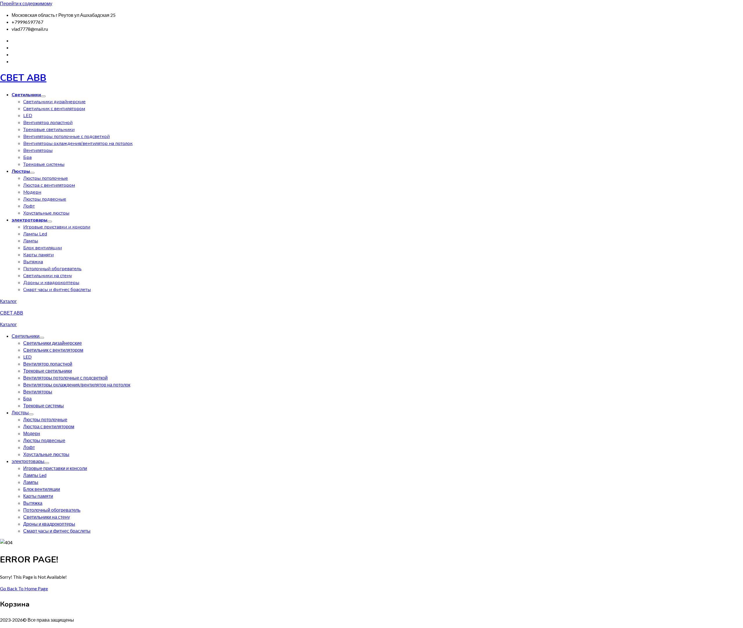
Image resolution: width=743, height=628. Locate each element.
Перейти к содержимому (26, 3)
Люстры (21, 171)
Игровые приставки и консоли (56, 227)
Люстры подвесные (44, 199)
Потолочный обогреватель (52, 269)
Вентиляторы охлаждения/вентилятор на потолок (78, 143)
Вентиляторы (38, 150)
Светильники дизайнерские (54, 102)
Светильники (26, 95)
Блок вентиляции (42, 248)
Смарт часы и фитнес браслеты (57, 289)
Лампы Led (35, 234)
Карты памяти (38, 255)
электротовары (29, 220)
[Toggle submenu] (43, 96)
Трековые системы (43, 164)
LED (27, 115)
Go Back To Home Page (24, 588)
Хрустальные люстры (46, 213)
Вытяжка (33, 262)
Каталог (8, 301)
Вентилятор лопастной (48, 122)
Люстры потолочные (45, 178)
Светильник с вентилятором (54, 109)
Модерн (32, 192)
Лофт (29, 206)
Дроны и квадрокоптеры (51, 282)
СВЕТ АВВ (23, 78)
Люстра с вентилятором (49, 185)
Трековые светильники (49, 129)
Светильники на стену (47, 276)
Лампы (30, 241)
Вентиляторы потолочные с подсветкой (66, 136)
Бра (27, 157)
